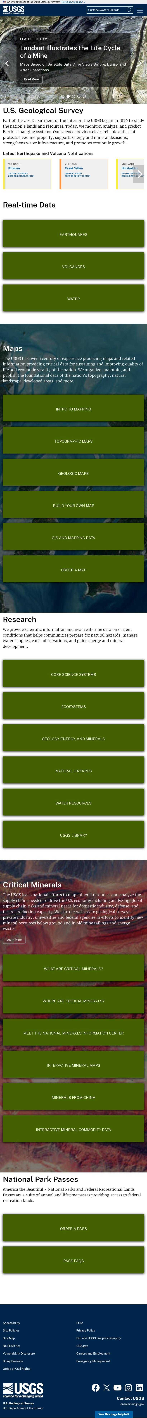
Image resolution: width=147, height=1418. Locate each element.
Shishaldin (130, 168)
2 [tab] (68, 96)
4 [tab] (78, 96)
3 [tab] (73, 96)
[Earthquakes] (73, 233)
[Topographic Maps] (73, 440)
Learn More (14, 939)
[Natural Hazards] (73, 769)
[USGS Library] (73, 834)
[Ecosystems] (73, 705)
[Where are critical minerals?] (73, 1000)
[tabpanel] (73, 60)
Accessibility (11, 1323)
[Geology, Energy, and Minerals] (73, 737)
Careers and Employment (93, 1353)
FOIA (79, 1323)
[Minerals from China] (73, 1096)
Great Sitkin (74, 168)
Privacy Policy (85, 1330)
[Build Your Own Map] (73, 504)
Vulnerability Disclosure (19, 1353)
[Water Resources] (73, 802)
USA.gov (82, 1346)
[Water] (73, 297)
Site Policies (11, 1330)
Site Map (9, 1338)
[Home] (13, 13)
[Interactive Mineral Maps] (73, 1064)
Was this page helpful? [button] (113, 1414)
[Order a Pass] (73, 1227)
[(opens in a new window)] (95, 1387)
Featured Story (34, 39)
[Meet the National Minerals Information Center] (73, 1032)
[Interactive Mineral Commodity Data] (73, 1128)
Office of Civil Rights (16, 1368)
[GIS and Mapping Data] (73, 536)
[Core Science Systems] (73, 673)
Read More (31, 79)
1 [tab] (62, 96)
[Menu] (140, 10)
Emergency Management (93, 1361)
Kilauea (14, 168)
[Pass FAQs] (73, 1259)
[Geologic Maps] (73, 472)
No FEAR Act (11, 1346)
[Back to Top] (134, 1405)
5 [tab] (84, 96)
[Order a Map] (73, 568)
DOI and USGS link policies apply (98, 1338)
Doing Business (13, 1361)
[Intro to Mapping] (73, 408)
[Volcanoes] (73, 265)
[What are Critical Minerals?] (73, 967)
